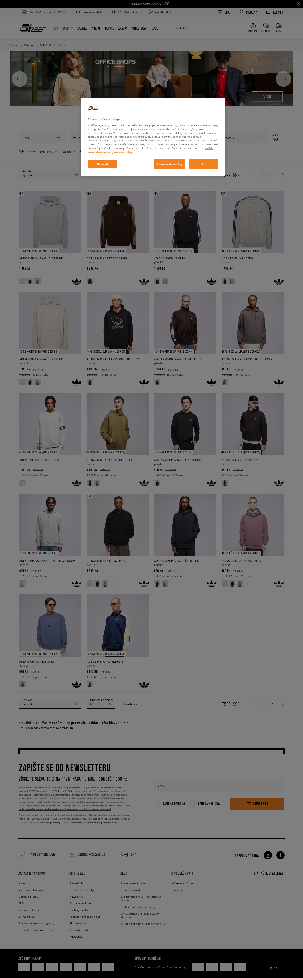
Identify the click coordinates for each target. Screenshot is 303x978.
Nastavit (102, 164)
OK (203, 164)
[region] (153, 137)
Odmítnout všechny (170, 164)
